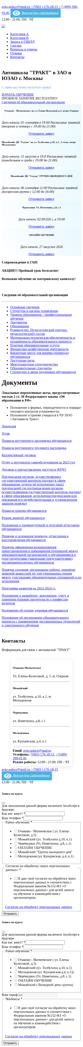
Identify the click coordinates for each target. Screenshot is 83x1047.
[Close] (3, 803)
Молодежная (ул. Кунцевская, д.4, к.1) (45, 856)
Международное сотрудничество (34, 364)
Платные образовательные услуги (35, 345)
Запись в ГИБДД (22, 41)
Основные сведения (24, 307)
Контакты (17, 57)
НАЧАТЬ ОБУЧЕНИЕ (18, 94)
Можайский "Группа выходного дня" (45, 852)
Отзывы (16, 53)
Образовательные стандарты (31, 368)
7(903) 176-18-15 (42, 754)
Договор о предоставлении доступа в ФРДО (34, 469)
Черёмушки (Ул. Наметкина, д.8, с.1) (44, 843)
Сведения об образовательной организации (33, 102)
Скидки (15, 45)
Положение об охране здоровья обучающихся (35, 610)
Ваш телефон (12, 818)
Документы (18, 322)
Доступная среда (22, 360)
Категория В (19, 38)
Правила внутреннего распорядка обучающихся (37, 440)
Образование (19, 326)
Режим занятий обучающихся (23, 518)
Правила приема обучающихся (24, 510)
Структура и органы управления (34, 311)
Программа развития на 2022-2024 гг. (29, 588)
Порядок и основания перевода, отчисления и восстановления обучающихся (35, 538)
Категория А (19, 34)
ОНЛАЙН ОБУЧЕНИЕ (35, 848)
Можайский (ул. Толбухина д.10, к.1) (45, 839)
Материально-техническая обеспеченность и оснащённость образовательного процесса (42, 339)
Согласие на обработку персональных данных (38, 907)
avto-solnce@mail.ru (16, 6)
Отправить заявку (41, 133)
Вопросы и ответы (23, 49)
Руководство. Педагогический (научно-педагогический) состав (38, 332)
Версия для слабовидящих (39, 13)
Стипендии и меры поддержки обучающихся (43, 372)
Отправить (10, 913)
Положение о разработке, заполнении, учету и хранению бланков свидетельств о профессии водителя (35, 599)
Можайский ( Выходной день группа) (45, 985)
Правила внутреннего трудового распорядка (34, 448)
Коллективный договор (19, 455)
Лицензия (9, 426)
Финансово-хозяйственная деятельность (39, 349)
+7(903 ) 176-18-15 (45, 6)
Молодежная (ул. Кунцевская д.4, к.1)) (46, 972)
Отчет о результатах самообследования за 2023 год (38, 462)
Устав (6, 433)
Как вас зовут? (13, 813)
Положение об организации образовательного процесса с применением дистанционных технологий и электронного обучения (41, 621)
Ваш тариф (10, 995)
